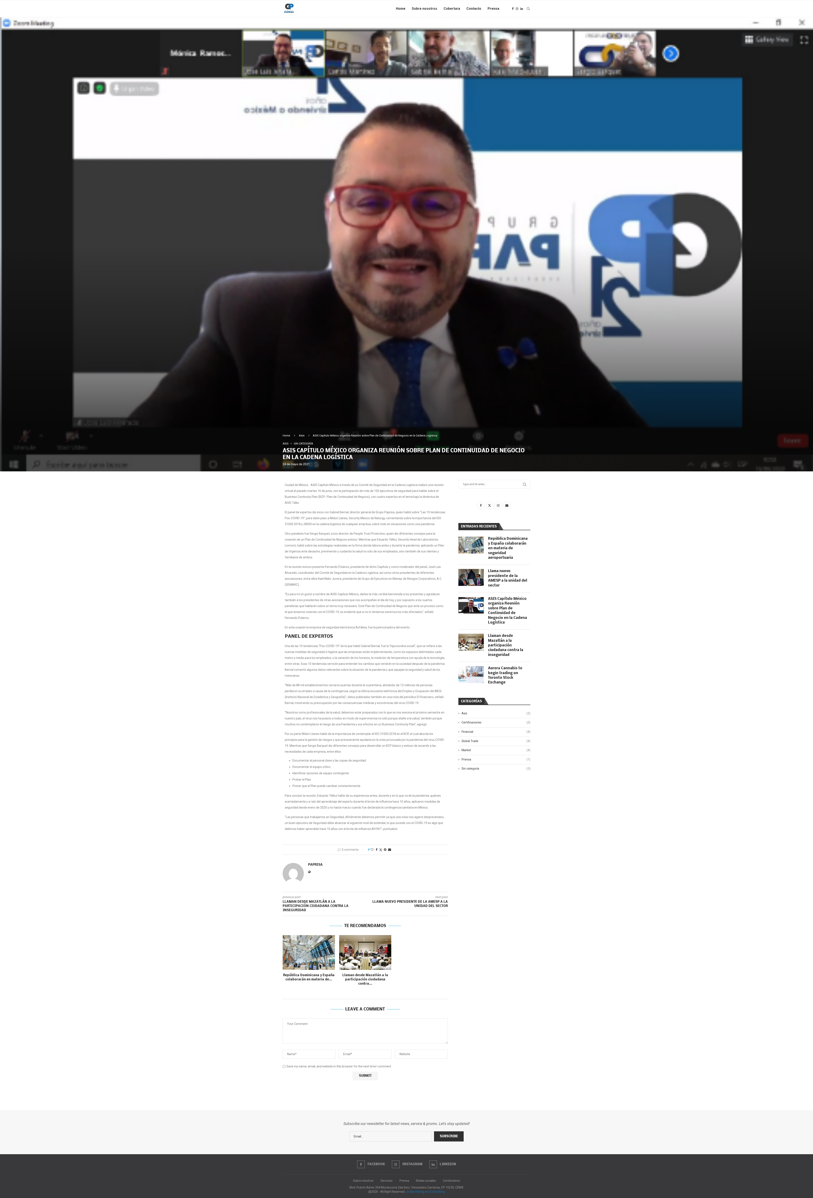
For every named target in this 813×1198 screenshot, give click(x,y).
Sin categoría (496, 768)
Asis (301, 435)
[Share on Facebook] (376, 849)
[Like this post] (372, 849)
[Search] (528, 8)
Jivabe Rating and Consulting (425, 1191)
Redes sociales (426, 1180)
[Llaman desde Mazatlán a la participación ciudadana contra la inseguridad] (365, 952)
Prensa (493, 9)
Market (496, 750)
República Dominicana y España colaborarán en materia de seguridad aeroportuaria (508, 548)
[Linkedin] (521, 8)
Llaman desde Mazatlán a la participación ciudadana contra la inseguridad (505, 645)
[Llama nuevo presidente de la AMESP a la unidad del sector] (471, 577)
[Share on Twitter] (380, 850)
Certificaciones (496, 722)
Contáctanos (451, 1180)
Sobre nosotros (424, 9)
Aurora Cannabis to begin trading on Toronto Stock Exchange (505, 675)
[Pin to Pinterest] (385, 849)
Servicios (386, 1180)
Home (400, 9)
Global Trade (496, 741)
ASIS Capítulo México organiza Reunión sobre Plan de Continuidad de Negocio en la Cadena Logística (507, 611)
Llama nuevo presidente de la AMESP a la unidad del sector (507, 578)
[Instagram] (517, 8)
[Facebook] (513, 8)
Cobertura (452, 9)
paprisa (315, 865)
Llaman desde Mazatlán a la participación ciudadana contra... (365, 979)
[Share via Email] (389, 849)
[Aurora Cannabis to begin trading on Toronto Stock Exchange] (471, 674)
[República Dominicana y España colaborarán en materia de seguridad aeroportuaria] (309, 952)
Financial (496, 731)
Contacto (473, 9)
